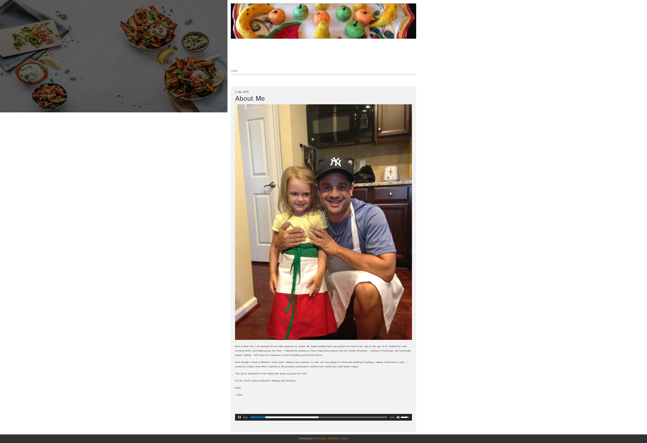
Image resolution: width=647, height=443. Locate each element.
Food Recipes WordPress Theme (330, 438)
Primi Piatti (350, 56)
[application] (323, 417)
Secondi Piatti (290, 64)
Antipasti (338, 47)
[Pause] (239, 417)
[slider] (318, 417)
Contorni (357, 47)
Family (247, 58)
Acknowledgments (312, 47)
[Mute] (398, 417)
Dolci (312, 56)
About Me (287, 47)
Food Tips (329, 56)
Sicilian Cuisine (342, 64)
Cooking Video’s (291, 56)
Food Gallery (315, 64)
